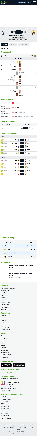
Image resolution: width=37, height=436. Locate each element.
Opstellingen (13, 44)
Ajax (2, 336)
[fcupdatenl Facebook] (1, 372)
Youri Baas (4, 309)
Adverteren (12, 425)
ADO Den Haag (5, 352)
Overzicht (4, 44)
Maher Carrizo (5, 304)
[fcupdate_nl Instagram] (4, 372)
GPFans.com (4, 404)
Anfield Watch (5, 415)
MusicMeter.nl (5, 408)
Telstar (3, 345)
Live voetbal (22, 2)
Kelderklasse (4, 413)
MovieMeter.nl (5, 406)
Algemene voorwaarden (9, 427)
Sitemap (19, 429)
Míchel (3, 293)
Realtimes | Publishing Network (18, 434)
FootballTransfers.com (7, 397)
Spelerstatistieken (23, 44)
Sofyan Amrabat (5, 290)
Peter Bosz (4, 297)
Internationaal (16, 28)
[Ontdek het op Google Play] (19, 365)
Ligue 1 (3, 318)
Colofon (26, 427)
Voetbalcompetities (6, 28)
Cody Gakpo (4, 295)
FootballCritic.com (6, 399)
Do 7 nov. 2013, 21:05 (18, 37)
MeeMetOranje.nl (6, 418)
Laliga (2, 322)
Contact (19, 425)
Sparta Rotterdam (6, 354)
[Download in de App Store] (6, 365)
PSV (2, 340)
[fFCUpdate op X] (7, 372)
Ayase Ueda (4, 300)
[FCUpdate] (4, 2)
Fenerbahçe (4, 357)
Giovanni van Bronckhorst (8, 288)
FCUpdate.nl (4, 401)
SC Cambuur (4, 350)
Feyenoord (4, 338)
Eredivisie (3, 315)
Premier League (5, 329)
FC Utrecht (4, 347)
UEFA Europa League (28, 28)
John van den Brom (6, 302)
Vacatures (25, 425)
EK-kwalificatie (5, 327)
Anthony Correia (5, 307)
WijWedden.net (5, 411)
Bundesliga (4, 320)
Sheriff (32, 55)
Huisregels (19, 427)
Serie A (3, 325)
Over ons (6, 425)
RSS (32, 427)
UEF (4, 128)
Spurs (5, 55)
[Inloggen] (30, 2)
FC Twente (4, 343)
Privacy (31, 425)
